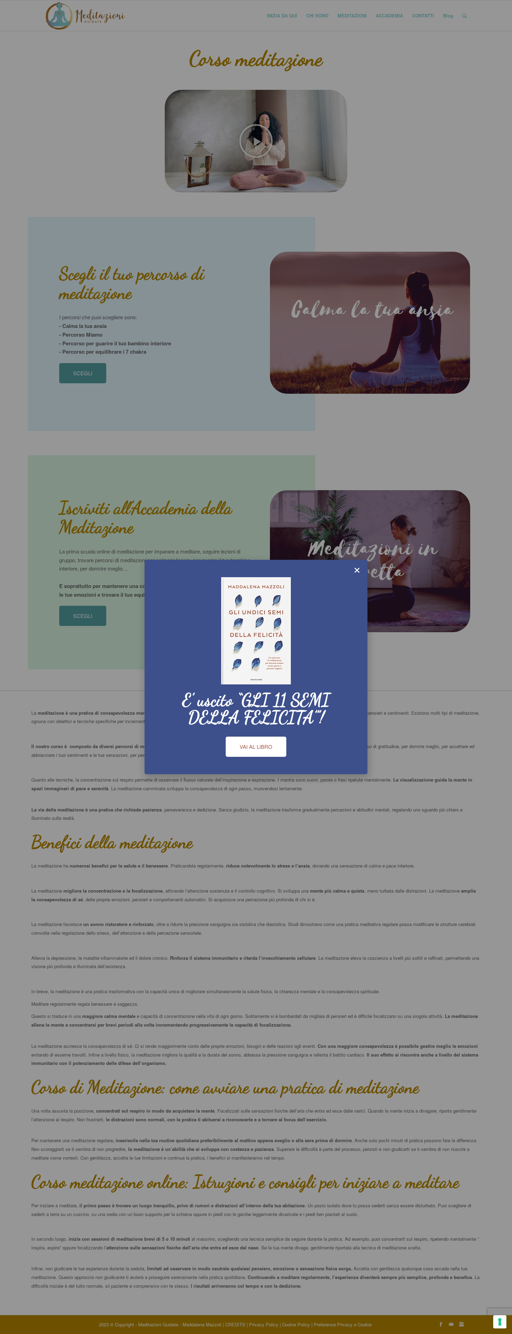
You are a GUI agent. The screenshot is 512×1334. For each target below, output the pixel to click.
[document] (256, 667)
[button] (357, 570)
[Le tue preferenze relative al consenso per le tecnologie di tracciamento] (499, 1321)
